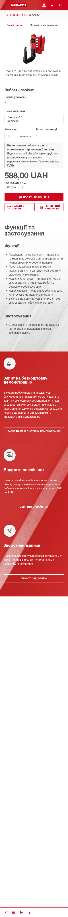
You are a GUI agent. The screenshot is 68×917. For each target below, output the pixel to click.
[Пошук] (60, 5)
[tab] (14, 25)
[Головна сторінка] (18, 5)
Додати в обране (18, 207)
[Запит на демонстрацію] (14, 912)
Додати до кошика (36, 197)
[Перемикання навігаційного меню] (6, 5)
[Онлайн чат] (22, 912)
